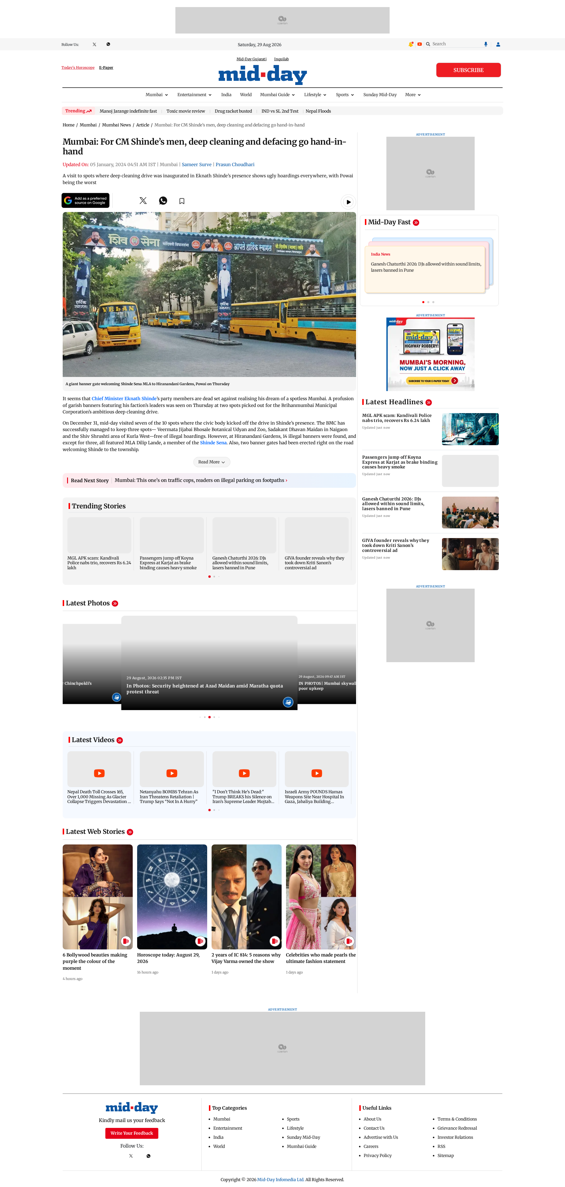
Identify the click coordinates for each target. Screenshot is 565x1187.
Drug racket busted (233, 111)
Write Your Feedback (132, 1133)
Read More (209, 462)
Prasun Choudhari (235, 164)
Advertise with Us (381, 1137)
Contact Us (374, 1128)
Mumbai (154, 94)
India (226, 94)
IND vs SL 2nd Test (280, 111)
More (410, 94)
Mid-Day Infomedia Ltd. (281, 1179)
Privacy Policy (378, 1155)
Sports (342, 94)
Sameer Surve (197, 164)
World (246, 94)
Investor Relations (455, 1137)
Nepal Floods (318, 111)
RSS (441, 1146)
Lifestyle (312, 94)
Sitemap (446, 1155)
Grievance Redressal (457, 1128)
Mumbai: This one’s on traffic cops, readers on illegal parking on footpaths (201, 480)
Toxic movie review (186, 111)
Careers (371, 1146)
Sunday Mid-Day (380, 94)
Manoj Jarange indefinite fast (128, 111)
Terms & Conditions (457, 1119)
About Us (372, 1119)
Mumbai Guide (275, 94)
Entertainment (191, 94)
